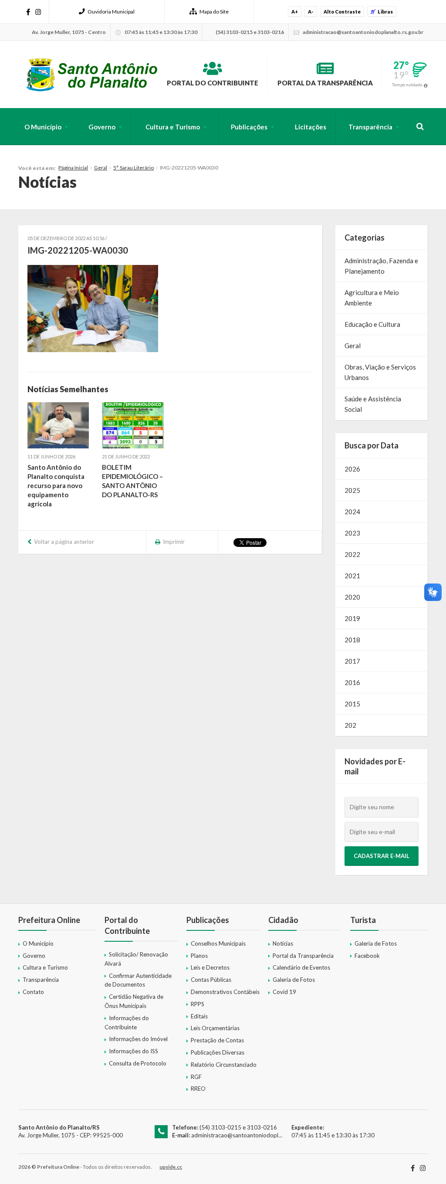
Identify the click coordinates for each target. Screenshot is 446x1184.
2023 (352, 533)
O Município (42, 127)
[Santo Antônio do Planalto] (92, 74)
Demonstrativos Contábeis (225, 991)
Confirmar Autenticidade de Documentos (138, 980)
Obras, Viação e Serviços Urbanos (380, 372)
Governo (101, 127)
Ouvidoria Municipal (111, 11)
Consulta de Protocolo (137, 1063)
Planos (199, 955)
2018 (352, 640)
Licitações (310, 127)
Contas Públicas (211, 979)
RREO (198, 1088)
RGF (196, 1076)
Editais (199, 1016)
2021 (352, 576)
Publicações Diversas (217, 1052)
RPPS (197, 1004)
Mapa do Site (214, 11)
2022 (352, 554)
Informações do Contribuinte (127, 1022)
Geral (100, 167)
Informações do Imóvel (138, 1038)
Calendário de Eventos (301, 967)
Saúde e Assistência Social (373, 404)
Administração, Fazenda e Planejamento (381, 266)
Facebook (367, 955)
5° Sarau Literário (133, 167)
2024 (352, 512)
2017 (352, 661)
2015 (352, 704)
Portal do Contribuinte (212, 83)
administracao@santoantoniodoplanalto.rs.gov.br (254, 1135)
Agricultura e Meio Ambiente (372, 297)
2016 (352, 682)
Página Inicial (73, 167)
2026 (352, 469)
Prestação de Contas (217, 1040)
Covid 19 (284, 991)
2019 (352, 618)
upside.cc (170, 1167)
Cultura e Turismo (172, 127)
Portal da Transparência (325, 83)
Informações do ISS (133, 1051)
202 (350, 725)
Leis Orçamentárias (215, 1028)
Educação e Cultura (372, 324)
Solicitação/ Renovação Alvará (136, 959)
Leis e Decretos (210, 967)
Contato (33, 991)
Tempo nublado (407, 84)
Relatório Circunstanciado (224, 1064)
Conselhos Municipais (218, 943)
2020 (352, 597)
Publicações (249, 127)
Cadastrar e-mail (381, 855)
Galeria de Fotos (294, 979)
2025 (352, 490)
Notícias (283, 943)
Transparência (370, 127)
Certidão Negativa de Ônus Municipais (134, 1001)
